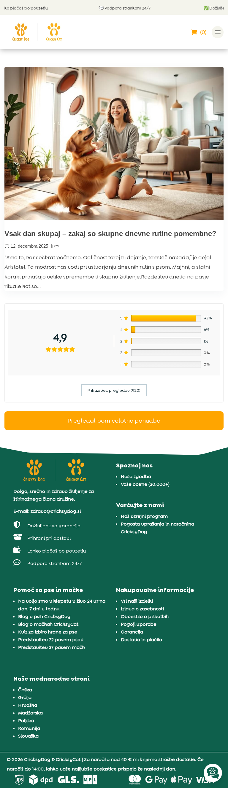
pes (55, 245)
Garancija (132, 632)
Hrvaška (27, 705)
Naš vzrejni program (144, 516)
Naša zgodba (136, 476)
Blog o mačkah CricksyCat (48, 624)
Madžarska (30, 713)
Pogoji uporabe (138, 624)
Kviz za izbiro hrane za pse (47, 632)
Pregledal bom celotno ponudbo (113, 420)
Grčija (24, 697)
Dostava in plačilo (141, 639)
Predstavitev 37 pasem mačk (51, 647)
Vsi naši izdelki (137, 601)
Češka (25, 690)
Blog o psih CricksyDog (44, 616)
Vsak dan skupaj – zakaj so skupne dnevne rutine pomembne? (110, 234)
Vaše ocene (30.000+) (145, 484)
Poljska (26, 720)
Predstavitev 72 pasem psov (50, 639)
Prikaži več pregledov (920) (114, 390)
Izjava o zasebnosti (142, 609)
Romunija (29, 728)
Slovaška (28, 736)
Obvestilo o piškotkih (145, 616)
